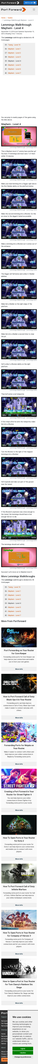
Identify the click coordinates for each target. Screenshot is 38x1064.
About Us (4, 1052)
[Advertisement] (19, 96)
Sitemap (4, 1030)
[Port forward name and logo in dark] (13, 9)
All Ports (4, 1041)
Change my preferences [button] (22, 1057)
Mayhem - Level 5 (14, 65)
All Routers (5, 1039)
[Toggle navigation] (34, 9)
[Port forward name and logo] (10, 3)
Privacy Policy (6, 1054)
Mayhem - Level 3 (14, 57)
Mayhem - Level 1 (14, 49)
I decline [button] (23, 1053)
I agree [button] (22, 1048)
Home (3, 18)
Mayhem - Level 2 (14, 53)
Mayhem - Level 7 (14, 73)
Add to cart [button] (29, 3)
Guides (10, 18)
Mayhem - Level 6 (14, 69)
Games (3, 1044)
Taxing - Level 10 (14, 45)
